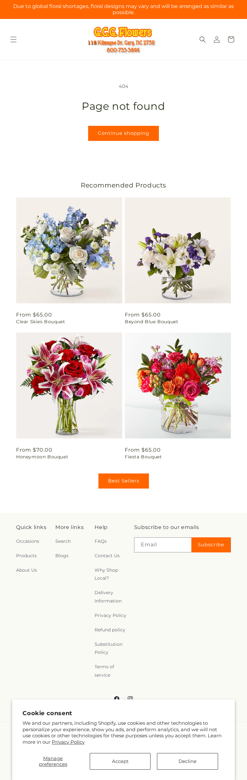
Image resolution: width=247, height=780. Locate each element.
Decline (187, 761)
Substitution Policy (109, 648)
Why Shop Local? (106, 574)
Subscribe (211, 545)
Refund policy (110, 630)
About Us (26, 570)
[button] (13, 39)
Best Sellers (123, 481)
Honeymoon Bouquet (42, 457)
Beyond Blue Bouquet (151, 322)
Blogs (62, 556)
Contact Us (107, 556)
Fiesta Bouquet (143, 457)
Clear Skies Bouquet (40, 322)
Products (26, 556)
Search (63, 541)
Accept (120, 761)
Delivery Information (108, 596)
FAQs (101, 541)
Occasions (27, 541)
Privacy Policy (68, 742)
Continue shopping (123, 133)
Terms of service (104, 671)
